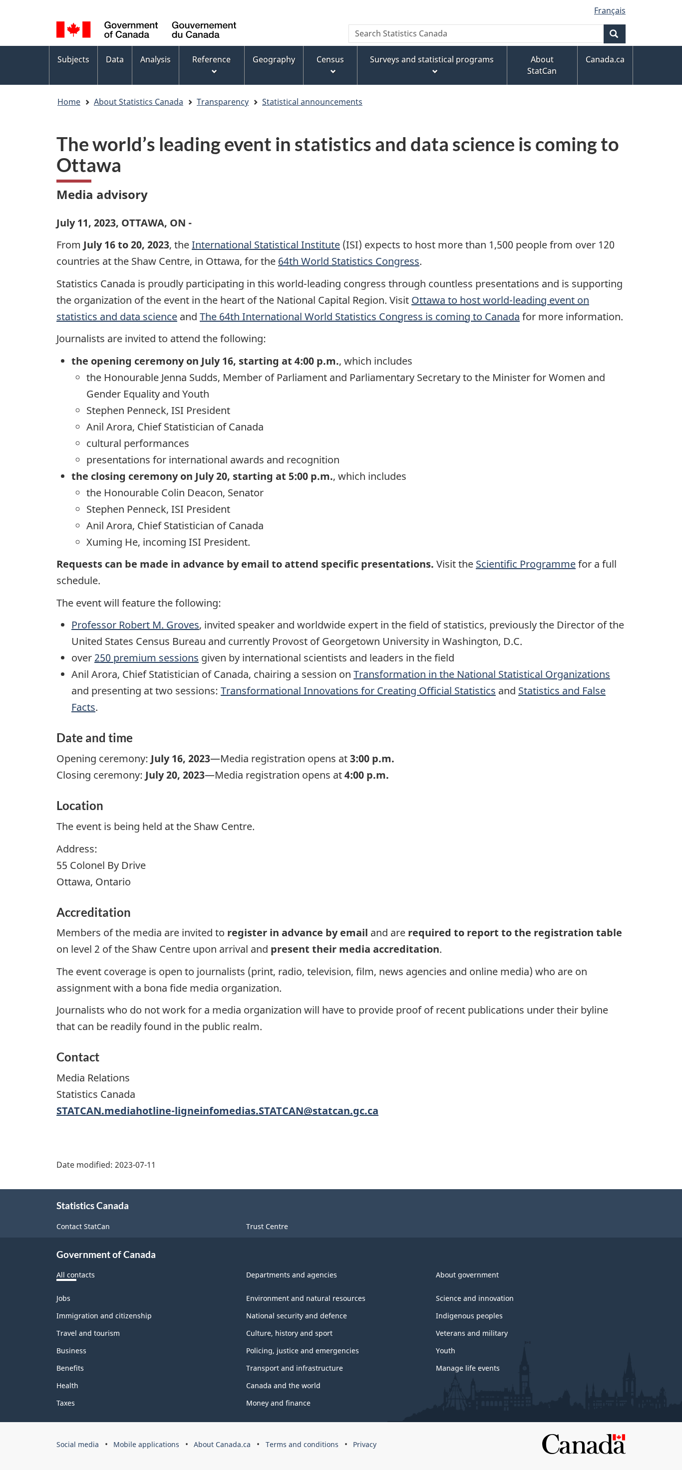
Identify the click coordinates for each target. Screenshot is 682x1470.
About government (467, 1274)
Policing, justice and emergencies (302, 1350)
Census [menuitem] (330, 59)
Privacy (364, 1444)
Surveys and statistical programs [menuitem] (432, 59)
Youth (445, 1350)
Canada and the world (283, 1385)
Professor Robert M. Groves (135, 624)
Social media (77, 1444)
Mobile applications (146, 1444)
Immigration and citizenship (104, 1315)
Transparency (223, 101)
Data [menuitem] (115, 59)
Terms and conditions (302, 1444)
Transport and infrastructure (294, 1368)
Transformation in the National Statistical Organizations (481, 674)
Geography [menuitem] (274, 59)
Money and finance (278, 1403)
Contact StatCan (83, 1226)
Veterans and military (472, 1333)
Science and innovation (475, 1298)
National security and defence (296, 1315)
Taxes (65, 1403)
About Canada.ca (222, 1444)
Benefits (70, 1368)
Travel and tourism (88, 1333)
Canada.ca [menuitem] (605, 59)
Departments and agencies (291, 1274)
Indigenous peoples (469, 1315)
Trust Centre (267, 1226)
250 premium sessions (146, 657)
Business (71, 1350)
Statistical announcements (312, 101)
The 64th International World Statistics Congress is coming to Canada (360, 316)
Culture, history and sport (289, 1333)
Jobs (63, 1298)
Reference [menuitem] (211, 59)
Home (68, 101)
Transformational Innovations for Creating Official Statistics (358, 690)
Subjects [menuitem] (73, 59)
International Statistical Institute (266, 244)
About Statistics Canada (138, 101)
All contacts (75, 1274)
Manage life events (468, 1368)
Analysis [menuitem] (155, 59)
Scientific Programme (526, 564)
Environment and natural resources (305, 1298)
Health (67, 1385)
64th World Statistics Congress (348, 261)
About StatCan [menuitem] (542, 65)
